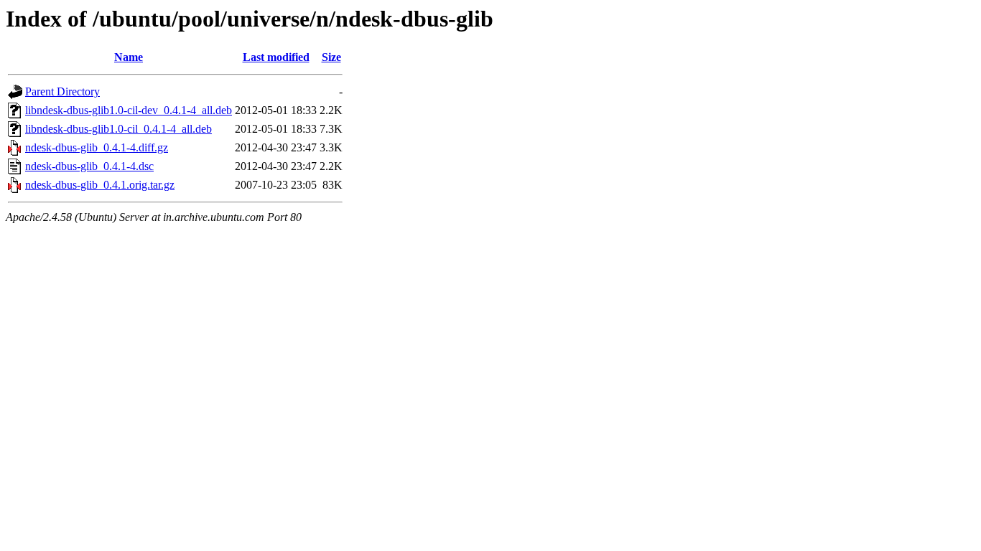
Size (331, 57)
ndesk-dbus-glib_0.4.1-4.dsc (89, 166)
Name (128, 57)
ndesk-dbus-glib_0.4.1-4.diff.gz (96, 147)
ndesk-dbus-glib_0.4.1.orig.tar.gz (100, 185)
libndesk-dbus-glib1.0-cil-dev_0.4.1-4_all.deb (128, 110)
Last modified (276, 57)
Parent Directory (62, 91)
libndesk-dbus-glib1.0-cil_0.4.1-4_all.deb (118, 129)
